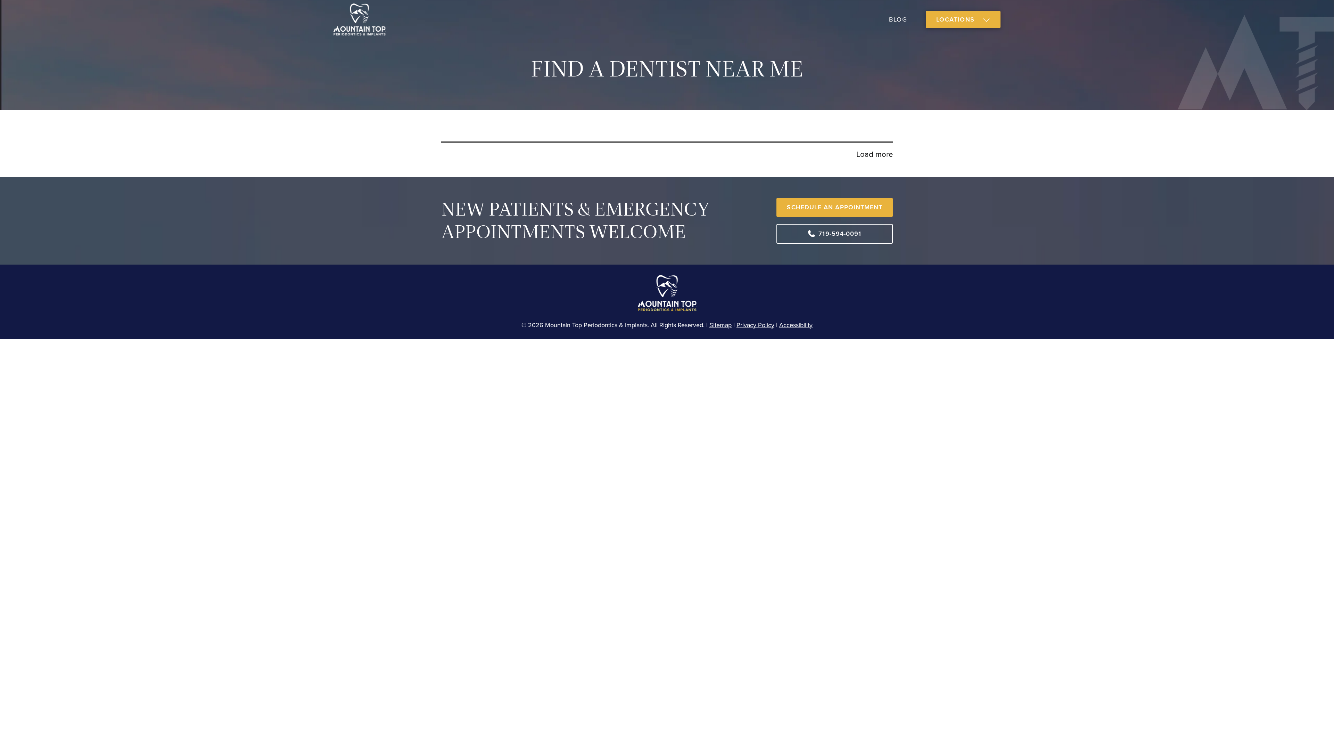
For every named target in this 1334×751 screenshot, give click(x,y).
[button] (963, 20)
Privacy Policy (755, 325)
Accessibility (796, 325)
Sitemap (720, 325)
